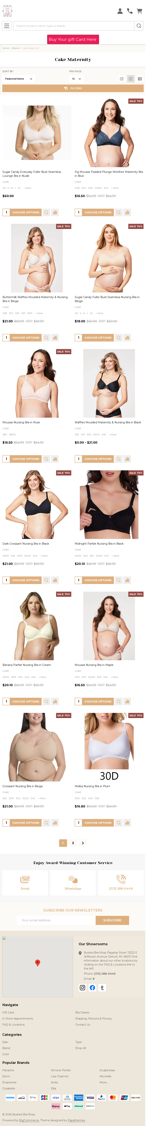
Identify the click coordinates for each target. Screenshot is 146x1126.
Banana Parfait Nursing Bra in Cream (26, 665)
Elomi (6, 1076)
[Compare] (55, 212)
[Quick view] (46, 212)
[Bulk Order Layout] (140, 79)
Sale (5, 1042)
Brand (6, 1048)
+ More (27, 187)
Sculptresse (107, 1070)
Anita (54, 1082)
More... (104, 1082)
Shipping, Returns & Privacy (93, 1018)
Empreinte (9, 1082)
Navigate (10, 1005)
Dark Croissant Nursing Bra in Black (25, 543)
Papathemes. (77, 1120)
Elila (53, 1088)
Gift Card (8, 1012)
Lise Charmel (59, 1076)
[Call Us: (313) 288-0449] (129, 11)
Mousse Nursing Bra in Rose (21, 422)
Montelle (105, 1076)
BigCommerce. (29, 1120)
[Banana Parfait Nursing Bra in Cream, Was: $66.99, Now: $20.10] (36, 626)
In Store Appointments (17, 1018)
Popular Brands (15, 1063)
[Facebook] (92, 987)
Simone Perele (61, 1070)
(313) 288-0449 (104, 973)
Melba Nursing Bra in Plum (92, 786)
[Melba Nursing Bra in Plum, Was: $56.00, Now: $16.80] (109, 747)
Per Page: (75, 71)
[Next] (83, 843)
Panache (8, 1070)
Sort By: (7, 71)
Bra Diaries (82, 1012)
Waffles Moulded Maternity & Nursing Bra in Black (108, 422)
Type (78, 1042)
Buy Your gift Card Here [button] (73, 39)
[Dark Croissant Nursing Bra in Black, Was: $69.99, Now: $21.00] (36, 504)
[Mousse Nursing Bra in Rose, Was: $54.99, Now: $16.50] (36, 383)
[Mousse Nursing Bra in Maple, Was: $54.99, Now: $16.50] (109, 626)
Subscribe (112, 920)
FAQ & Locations (13, 1024)
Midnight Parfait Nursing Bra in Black (99, 543)
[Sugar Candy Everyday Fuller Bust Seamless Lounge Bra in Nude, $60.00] (36, 133)
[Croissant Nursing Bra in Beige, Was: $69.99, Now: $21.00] (36, 747)
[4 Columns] (131, 79)
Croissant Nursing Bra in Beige (22, 786)
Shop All (80, 1048)
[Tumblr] (102, 987)
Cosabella (8, 1088)
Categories (12, 1035)
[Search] (139, 26)
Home (5, 48)
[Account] (120, 11)
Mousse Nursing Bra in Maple (94, 665)
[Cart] (139, 11)
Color (5, 1054)
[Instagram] (82, 987)
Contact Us (82, 1024)
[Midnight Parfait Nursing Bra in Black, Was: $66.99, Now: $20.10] (109, 504)
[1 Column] (121, 79)
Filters (76, 88)
